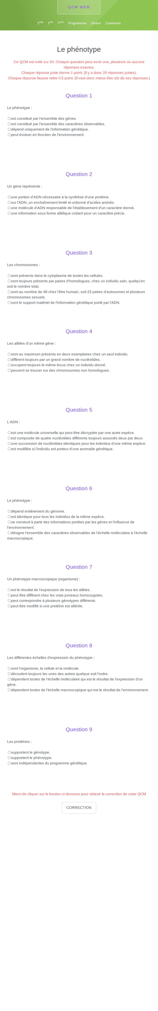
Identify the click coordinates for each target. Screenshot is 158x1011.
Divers (96, 23)
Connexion (113, 23)
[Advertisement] (79, 843)
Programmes (77, 23)
